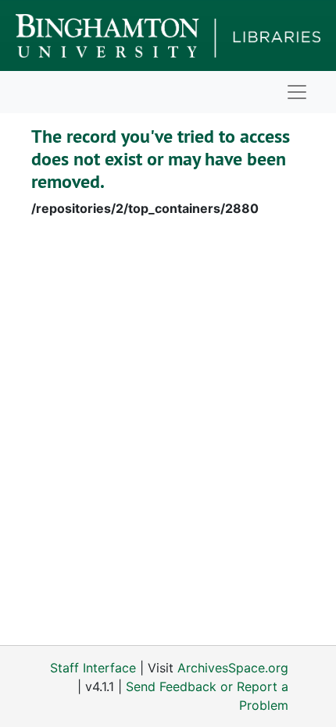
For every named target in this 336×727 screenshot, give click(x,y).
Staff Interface (93, 668)
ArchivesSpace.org (232, 668)
